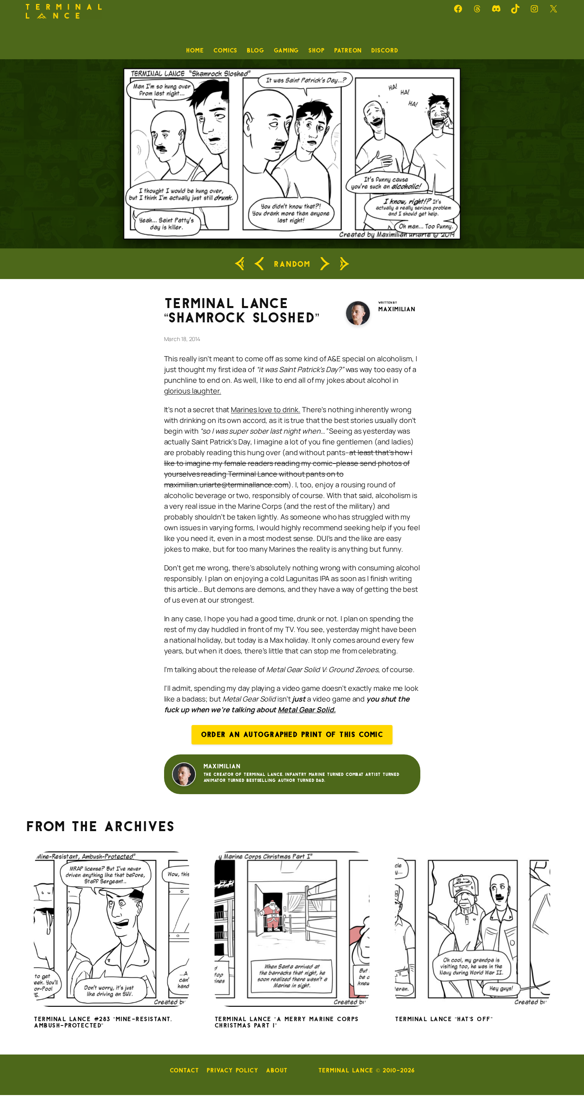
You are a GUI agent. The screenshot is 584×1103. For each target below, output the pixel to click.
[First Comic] (239, 263)
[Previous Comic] (259, 264)
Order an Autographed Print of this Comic (292, 734)
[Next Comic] (325, 264)
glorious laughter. (192, 390)
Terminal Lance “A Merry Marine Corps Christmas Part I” (287, 1022)
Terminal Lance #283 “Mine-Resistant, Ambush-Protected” (103, 1022)
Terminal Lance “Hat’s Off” (444, 1019)
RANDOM (292, 264)
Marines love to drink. (265, 409)
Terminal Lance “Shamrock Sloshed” (241, 311)
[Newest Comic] (344, 263)
